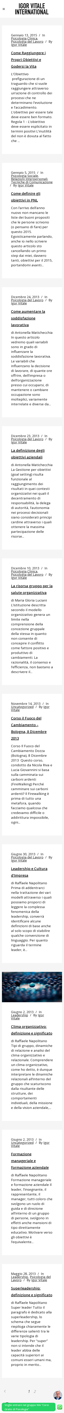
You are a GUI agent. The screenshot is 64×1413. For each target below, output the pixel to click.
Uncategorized (22, 707)
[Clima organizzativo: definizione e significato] (32, 987)
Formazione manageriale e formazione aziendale (30, 1161)
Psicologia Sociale (24, 176)
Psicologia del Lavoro (27, 41)
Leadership (19, 1015)
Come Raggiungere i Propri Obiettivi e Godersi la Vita (28, 60)
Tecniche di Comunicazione (32, 182)
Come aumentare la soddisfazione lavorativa (28, 318)
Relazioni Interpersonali (29, 179)
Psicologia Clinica (24, 38)
